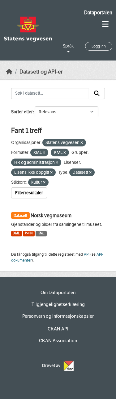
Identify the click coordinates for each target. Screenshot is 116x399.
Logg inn (99, 46)
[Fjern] (81, 143)
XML (16, 233)
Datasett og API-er (41, 72)
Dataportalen (98, 13)
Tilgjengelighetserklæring (58, 304)
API (86, 254)
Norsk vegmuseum (51, 215)
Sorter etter (22, 111)
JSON (28, 233)
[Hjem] (9, 72)
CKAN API (58, 329)
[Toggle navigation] (105, 24)
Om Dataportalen (58, 292)
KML (41, 233)
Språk (68, 46)
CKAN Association (58, 340)
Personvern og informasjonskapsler (58, 316)
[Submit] (97, 93)
